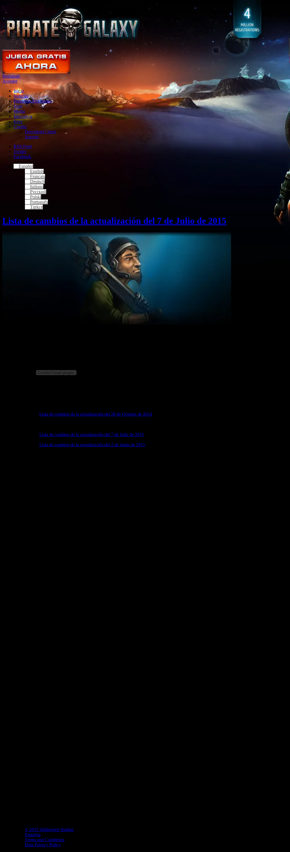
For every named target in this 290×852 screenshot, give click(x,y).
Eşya (18, 121)
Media (19, 111)
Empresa (32, 834)
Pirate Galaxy (72, 25)
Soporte (32, 136)
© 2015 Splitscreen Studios (49, 829)
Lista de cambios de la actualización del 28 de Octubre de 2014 (95, 414)
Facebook (22, 156)
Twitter (20, 151)
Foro (18, 106)
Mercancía (23, 116)
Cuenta (20, 126)
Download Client (40, 131)
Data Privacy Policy (43, 844)
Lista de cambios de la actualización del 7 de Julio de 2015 (114, 221)
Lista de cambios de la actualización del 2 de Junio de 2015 (92, 444)
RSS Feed (23, 146)
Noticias (21, 96)
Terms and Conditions (44, 839)
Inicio (19, 90)
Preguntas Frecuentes (33, 101)
